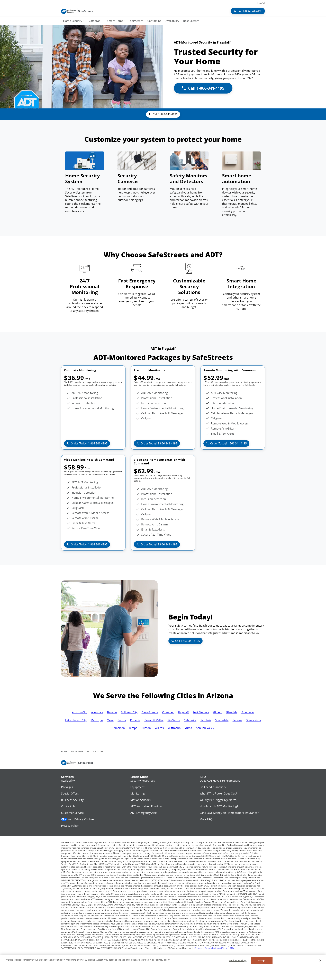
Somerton (118, 728)
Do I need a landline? (213, 787)
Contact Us (68, 806)
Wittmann (174, 728)
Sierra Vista (253, 720)
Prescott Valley (154, 720)
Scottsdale (222, 720)
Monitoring (137, 793)
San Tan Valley (205, 728)
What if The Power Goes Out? (218, 793)
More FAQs (207, 819)
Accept (261, 960)
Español (261, 3)
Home (64, 751)
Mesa (110, 720)
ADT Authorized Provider (146, 806)
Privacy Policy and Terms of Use (220, 948)
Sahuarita (190, 720)
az (88, 751)
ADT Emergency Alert (143, 813)
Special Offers (70, 793)
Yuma (188, 728)
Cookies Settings (237, 960)
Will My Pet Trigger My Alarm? (218, 800)
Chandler (168, 712)
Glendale (231, 712)
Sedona (237, 720)
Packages (67, 787)
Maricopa (97, 720)
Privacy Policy (69, 826)
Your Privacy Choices (81, 819)
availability (77, 751)
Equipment (137, 787)
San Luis (206, 720)
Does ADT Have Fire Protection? (220, 780)
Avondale (97, 712)
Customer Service (72, 813)
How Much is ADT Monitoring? (219, 806)
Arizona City (79, 712)
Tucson (146, 728)
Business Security (72, 800)
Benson (112, 712)
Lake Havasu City (76, 720)
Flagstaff (183, 712)
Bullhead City (129, 712)
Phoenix (135, 720)
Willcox (159, 728)
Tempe (133, 728)
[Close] (320, 960)
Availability (68, 780)
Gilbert (217, 712)
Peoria (122, 720)
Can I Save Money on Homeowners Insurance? (229, 813)
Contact (198, 948)
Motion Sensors (140, 800)
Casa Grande (150, 712)
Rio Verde (174, 720)
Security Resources (142, 780)
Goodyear (247, 712)
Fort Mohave (201, 712)
